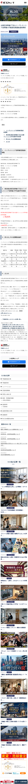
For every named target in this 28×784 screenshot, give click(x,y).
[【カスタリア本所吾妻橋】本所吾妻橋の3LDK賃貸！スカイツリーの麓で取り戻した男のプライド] (14, 498)
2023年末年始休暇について (8, 450)
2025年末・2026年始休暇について (10, 434)
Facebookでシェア (15, 59)
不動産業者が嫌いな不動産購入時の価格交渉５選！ (13, 328)
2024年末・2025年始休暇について (10, 439)
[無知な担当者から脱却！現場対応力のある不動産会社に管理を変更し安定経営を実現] (14, 545)
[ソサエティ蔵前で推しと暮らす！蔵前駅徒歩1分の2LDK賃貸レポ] (14, 686)
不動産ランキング (5, 73)
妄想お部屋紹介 (7, 400)
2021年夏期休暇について (8, 454)
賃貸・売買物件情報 (8, 398)
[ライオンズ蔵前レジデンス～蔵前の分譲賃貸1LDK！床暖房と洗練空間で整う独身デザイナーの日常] (14, 616)
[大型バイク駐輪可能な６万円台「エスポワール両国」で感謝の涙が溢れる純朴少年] (14, 592)
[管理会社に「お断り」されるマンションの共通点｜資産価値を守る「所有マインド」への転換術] (14, 569)
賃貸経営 (4, 414)
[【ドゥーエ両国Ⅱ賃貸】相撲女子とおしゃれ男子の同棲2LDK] (14, 522)
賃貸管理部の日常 (7, 411)
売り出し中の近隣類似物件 (13, 139)
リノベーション (6, 386)
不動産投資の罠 (6, 379)
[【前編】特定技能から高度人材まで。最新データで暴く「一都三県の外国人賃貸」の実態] (14, 733)
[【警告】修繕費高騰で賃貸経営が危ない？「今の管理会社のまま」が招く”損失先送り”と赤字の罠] (14, 663)
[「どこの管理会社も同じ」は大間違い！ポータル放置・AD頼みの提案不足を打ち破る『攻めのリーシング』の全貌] (14, 475)
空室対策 (5, 406)
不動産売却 (5, 382)
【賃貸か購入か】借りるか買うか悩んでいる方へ (13, 324)
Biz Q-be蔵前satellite (8, 418)
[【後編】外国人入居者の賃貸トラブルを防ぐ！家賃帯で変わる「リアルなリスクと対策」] (14, 710)
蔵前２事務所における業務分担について (12, 429)
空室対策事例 (6, 390)
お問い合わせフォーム (6, 313)
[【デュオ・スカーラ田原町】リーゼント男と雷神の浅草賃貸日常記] (14, 639)
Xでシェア (15, 63)
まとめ (8, 141)
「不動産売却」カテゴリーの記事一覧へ (11, 319)
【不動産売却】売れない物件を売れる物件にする (13, 326)
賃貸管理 (4, 404)
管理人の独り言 (6, 394)
